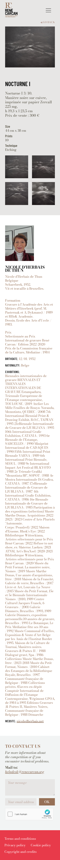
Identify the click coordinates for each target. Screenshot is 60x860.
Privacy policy (15, 845)
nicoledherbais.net (30, 721)
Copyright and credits (20, 851)
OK (47, 802)
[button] (48, 10)
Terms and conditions (20, 838)
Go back (47, 22)
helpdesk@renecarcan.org (24, 771)
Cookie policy (41, 845)
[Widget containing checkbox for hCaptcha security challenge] (29, 814)
